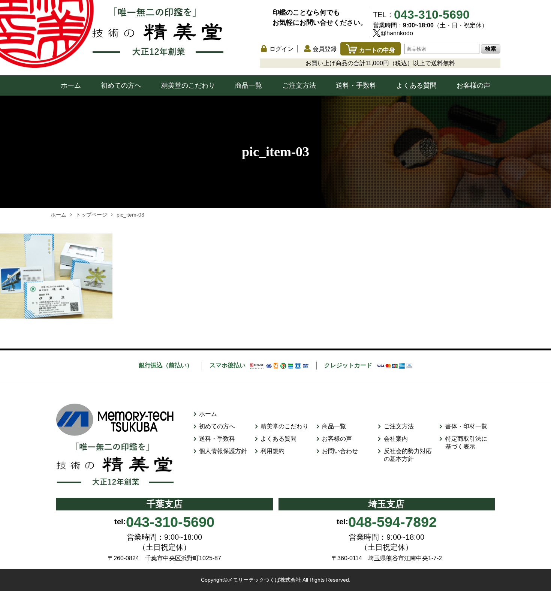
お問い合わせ (340, 451)
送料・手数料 (356, 85)
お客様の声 (473, 85)
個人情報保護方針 (223, 451)
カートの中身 (377, 50)
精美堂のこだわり (188, 85)
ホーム (71, 85)
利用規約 (272, 451)
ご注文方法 (299, 85)
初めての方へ (121, 85)
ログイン (281, 49)
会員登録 (325, 49)
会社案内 (396, 438)
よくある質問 (416, 85)
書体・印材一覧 (466, 426)
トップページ (91, 215)
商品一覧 (248, 85)
